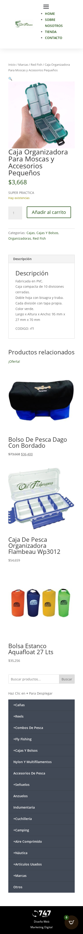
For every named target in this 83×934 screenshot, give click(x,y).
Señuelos (21, 784)
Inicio (12, 64)
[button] (10, 78)
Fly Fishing (22, 739)
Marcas (23, 64)
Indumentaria (24, 807)
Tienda (50, 31)
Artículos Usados (27, 864)
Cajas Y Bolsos (47, 233)
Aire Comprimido (27, 841)
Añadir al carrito (49, 212)
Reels (18, 716)
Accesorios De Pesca (29, 773)
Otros (17, 887)
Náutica (20, 853)
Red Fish (36, 64)
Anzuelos (20, 796)
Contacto (53, 38)
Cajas (31, 233)
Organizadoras (19, 238)
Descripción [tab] (22, 259)
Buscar (67, 679)
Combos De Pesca (28, 727)
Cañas (19, 705)
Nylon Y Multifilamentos (32, 762)
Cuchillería (22, 818)
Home (50, 13)
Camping (21, 830)
